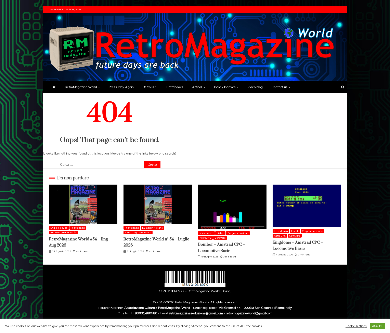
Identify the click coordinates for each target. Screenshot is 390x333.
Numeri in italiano (152, 227)
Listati (220, 233)
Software (220, 237)
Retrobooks (174, 87)
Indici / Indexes (225, 87)
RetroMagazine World (81, 87)
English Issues (58, 227)
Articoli (197, 87)
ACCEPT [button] (377, 326)
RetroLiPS (150, 87)
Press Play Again (121, 87)
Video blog (255, 87)
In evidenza (78, 227)
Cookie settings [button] (356, 326)
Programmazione (238, 233)
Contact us (279, 87)
